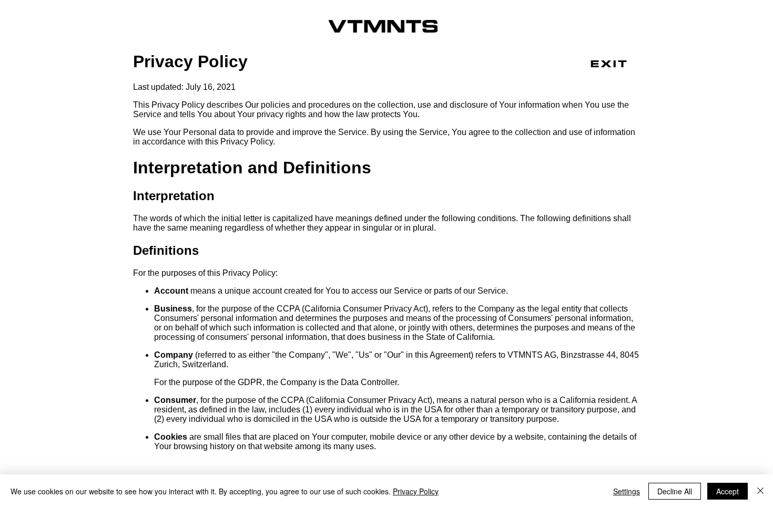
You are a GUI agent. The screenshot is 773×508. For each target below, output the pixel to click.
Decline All (674, 491)
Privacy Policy (416, 491)
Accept (727, 491)
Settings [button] (626, 491)
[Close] (760, 491)
